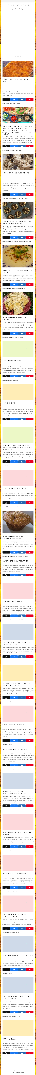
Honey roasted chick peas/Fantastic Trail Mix (14, 793)
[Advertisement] (18, 29)
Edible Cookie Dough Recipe (16, 173)
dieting (4, 423)
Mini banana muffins (12, 602)
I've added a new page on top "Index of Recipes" (17, 685)
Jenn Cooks (18, 5)
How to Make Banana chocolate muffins (13, 537)
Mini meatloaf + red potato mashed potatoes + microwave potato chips (17, 448)
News (4, 380)
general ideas (11, 337)
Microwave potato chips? (15, 874)
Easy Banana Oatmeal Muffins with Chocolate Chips (17, 222)
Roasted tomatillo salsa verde (18, 955)
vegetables (10, 380)
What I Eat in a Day (14, 150)
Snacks (14, 103)
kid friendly (11, 198)
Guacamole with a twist (14, 489)
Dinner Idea (13, 288)
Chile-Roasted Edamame (14, 724)
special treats (13, 423)
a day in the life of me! (7, 288)
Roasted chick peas (12, 360)
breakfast (4, 241)
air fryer (4, 103)
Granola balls (9, 1039)
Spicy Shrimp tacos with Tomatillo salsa (14, 915)
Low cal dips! (9, 403)
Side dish (18, 198)
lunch (4, 150)
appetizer (7, 103)
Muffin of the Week (9, 241)
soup (20, 288)
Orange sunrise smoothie (15, 749)
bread (7, 337)
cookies (4, 198)
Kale (23, 1070)
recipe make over (20, 241)
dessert (7, 198)
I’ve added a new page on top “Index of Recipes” (17, 644)
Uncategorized (10, 891)
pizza (6, 150)
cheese (11, 103)
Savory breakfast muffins (15, 561)
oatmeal (14, 198)
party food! (7, 506)
